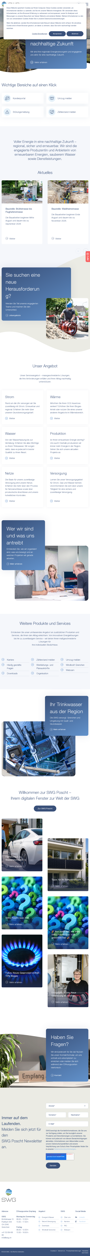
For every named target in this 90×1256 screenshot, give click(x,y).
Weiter (12, 458)
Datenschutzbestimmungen (65, 1149)
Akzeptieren (57, 34)
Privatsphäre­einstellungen (73, 1251)
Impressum (53, 1251)
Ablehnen (75, 34)
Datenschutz (61, 1251)
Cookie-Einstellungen (39, 34)
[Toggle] (87, 4)
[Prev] (78, 251)
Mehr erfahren (41, 62)
